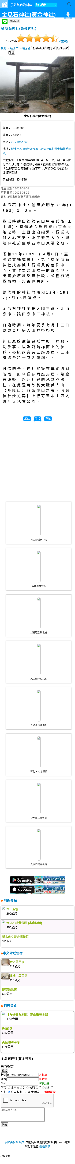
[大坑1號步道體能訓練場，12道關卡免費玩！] (39, 705)
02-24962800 (19, 141)
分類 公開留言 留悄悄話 (21, 1092)
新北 (11, 52)
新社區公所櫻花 (38, 632)
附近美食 (10, 1006)
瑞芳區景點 (39, 48)
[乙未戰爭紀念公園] (39, 659)
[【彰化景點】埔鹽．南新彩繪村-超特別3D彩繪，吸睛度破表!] (39, 752)
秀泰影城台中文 (38, 539)
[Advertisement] (37, 460)
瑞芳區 (26, 48)
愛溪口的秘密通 (38, 864)
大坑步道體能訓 (38, 725)
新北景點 (62, 48)
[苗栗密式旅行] (39, 566)
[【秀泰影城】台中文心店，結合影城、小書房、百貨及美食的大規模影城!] (39, 520)
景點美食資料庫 (14, 1142)
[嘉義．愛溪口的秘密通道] (39, 845)
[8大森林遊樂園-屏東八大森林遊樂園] (39, 798)
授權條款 (44, 1146)
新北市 (14, 48)
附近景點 (10, 900)
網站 (27, 418)
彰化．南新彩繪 (38, 771)
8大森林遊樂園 (39, 817)
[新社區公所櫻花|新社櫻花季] (39, 613)
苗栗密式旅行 (39, 586)
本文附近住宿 (13, 953)
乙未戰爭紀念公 (38, 678)
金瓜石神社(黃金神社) (18, 28)
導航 (48, 418)
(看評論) (64, 41)
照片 (37, 418)
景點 (3, 48)
